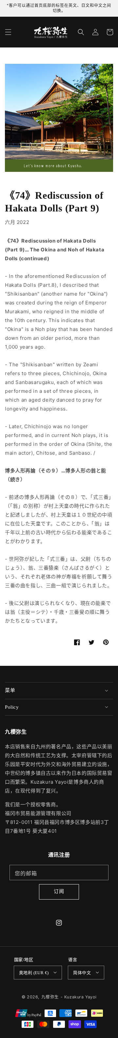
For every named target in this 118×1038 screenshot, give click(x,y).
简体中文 (82, 972)
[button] (8, 32)
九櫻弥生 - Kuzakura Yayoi (69, 996)
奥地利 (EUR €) (34, 972)
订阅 (59, 891)
